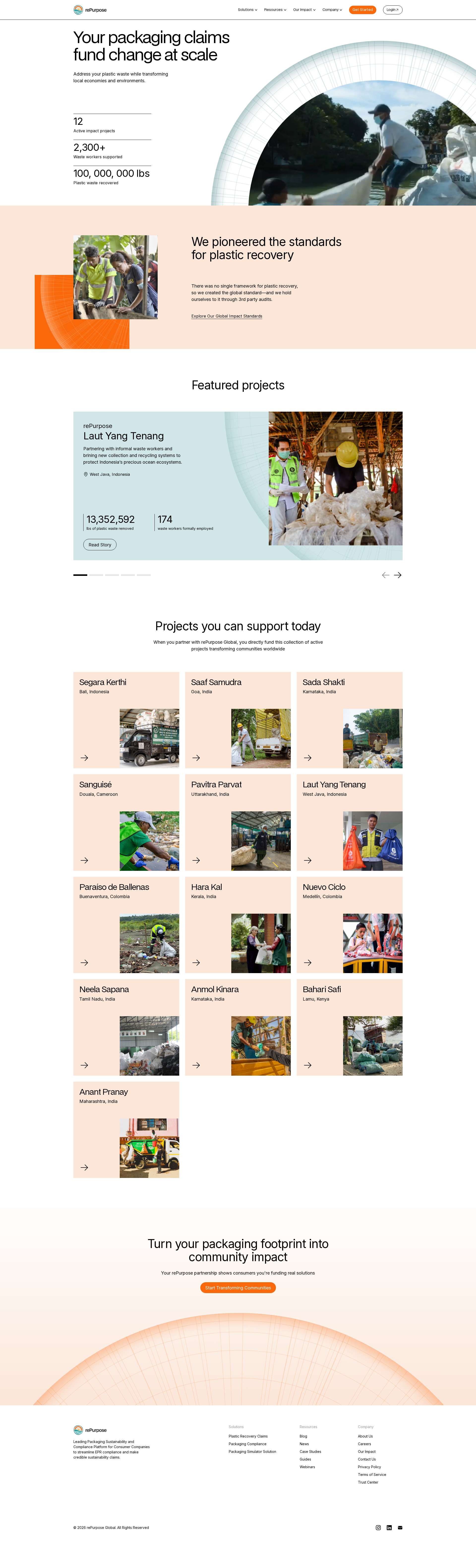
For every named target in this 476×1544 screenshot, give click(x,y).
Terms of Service (372, 1474)
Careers (364, 1444)
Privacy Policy (369, 1467)
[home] (90, 10)
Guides (305, 1459)
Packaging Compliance (248, 1444)
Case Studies (310, 1451)
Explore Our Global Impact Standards (226, 316)
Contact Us (367, 1459)
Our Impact (367, 1451)
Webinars (307, 1467)
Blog (303, 1436)
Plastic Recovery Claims (248, 1436)
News (304, 1444)
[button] (248, 10)
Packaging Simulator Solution (252, 1451)
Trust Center (368, 1482)
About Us (365, 1436)
